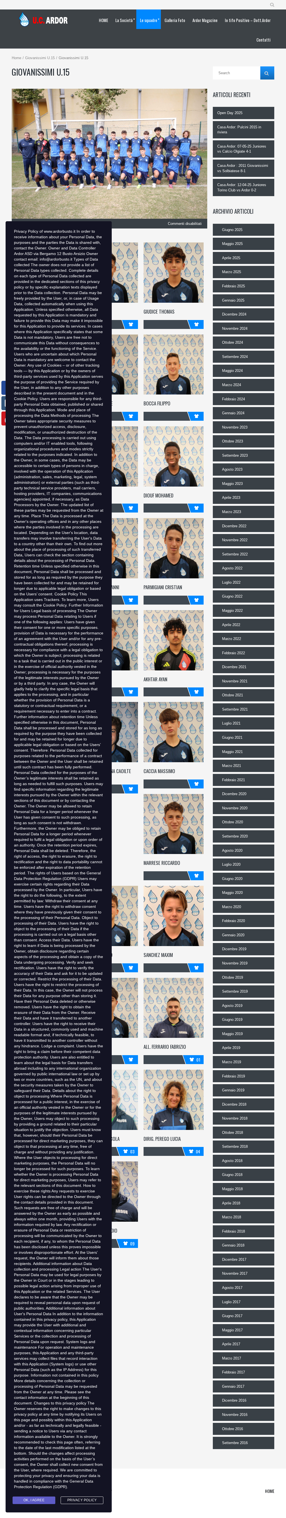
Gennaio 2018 (233, 1245)
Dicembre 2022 (234, 526)
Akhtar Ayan (155, 679)
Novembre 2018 (234, 1118)
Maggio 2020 (232, 893)
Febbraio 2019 (233, 1076)
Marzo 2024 (231, 385)
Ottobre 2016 (232, 1429)
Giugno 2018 (232, 1175)
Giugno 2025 (232, 230)
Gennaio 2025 (233, 300)
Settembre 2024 (235, 357)
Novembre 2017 (234, 1273)
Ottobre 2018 (232, 1132)
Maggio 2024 (232, 371)
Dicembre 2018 (234, 1104)
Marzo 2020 (231, 907)
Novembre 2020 (234, 808)
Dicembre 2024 (234, 314)
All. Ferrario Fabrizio (165, 1046)
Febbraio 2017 (233, 1372)
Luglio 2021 (231, 723)
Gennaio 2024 (233, 413)
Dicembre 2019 (234, 949)
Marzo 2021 (231, 766)
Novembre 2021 (234, 681)
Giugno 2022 (232, 596)
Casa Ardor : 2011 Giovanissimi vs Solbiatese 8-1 (242, 168)
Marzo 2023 (231, 512)
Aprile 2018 (231, 1203)
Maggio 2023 (232, 484)
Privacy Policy (82, 1500)
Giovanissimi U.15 (40, 58)
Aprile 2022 (231, 625)
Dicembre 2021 (234, 667)
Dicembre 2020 (234, 794)
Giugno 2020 (232, 879)
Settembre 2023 (235, 455)
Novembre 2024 (234, 328)
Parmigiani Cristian (163, 587)
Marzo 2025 (231, 272)
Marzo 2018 (231, 1217)
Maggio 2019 (232, 1034)
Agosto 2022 (232, 568)
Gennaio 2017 (233, 1386)
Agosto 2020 (232, 850)
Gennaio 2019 (233, 1090)
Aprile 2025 (231, 258)
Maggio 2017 (232, 1330)
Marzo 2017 (231, 1358)
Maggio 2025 (232, 244)
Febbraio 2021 (233, 780)
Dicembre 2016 (234, 1400)
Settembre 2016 (235, 1443)
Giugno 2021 (232, 737)
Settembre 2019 (235, 991)
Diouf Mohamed (158, 495)
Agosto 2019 (232, 1006)
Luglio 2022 (231, 582)
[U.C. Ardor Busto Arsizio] (45, 19)
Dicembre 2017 (234, 1259)
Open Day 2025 (229, 113)
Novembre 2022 (234, 540)
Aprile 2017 (231, 1344)
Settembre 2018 (235, 1146)
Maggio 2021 (232, 752)
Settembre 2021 (235, 709)
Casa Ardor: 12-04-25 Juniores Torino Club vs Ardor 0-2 (241, 187)
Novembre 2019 (234, 963)
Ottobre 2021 (232, 695)
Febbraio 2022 (233, 653)
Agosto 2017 (232, 1288)
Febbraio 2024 (233, 399)
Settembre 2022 (235, 554)
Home (16, 58)
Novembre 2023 (234, 427)
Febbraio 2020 (233, 921)
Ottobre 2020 (232, 822)
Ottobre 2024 (232, 342)
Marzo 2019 (231, 1062)
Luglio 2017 (231, 1302)
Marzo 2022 (231, 639)
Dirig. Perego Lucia (162, 1138)
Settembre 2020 (235, 836)
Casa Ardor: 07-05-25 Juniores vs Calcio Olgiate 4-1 (241, 149)
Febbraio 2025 (233, 286)
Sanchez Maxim (158, 954)
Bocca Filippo (157, 403)
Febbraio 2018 (233, 1231)
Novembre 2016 (234, 1415)
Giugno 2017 (232, 1316)
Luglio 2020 (231, 864)
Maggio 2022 (232, 610)
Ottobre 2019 (232, 977)
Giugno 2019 (232, 1019)
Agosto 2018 (232, 1161)
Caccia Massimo (159, 771)
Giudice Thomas (159, 311)
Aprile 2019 (231, 1048)
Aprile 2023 (231, 497)
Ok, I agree (34, 1500)
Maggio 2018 (232, 1189)
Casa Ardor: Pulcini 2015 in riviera (239, 129)
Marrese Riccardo (162, 862)
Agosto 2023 (232, 469)
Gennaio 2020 (233, 935)
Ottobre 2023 (232, 441)
